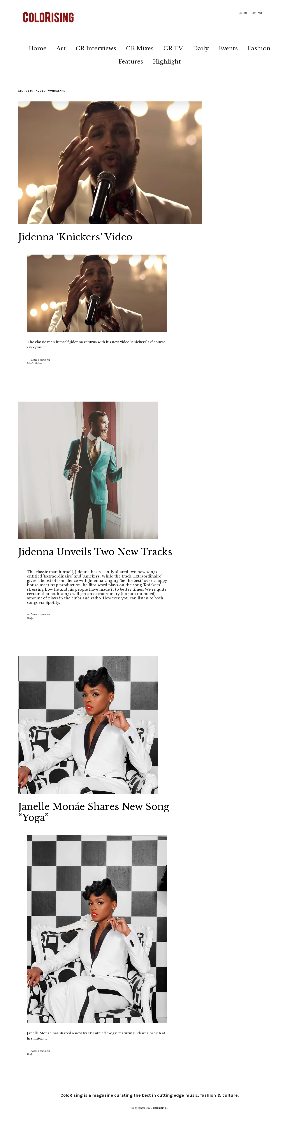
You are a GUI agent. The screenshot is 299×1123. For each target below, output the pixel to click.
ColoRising (159, 1107)
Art (61, 48)
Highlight (167, 61)
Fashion (259, 48)
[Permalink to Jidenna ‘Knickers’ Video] (110, 223)
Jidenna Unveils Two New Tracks (95, 552)
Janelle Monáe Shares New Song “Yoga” (93, 812)
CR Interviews (96, 48)
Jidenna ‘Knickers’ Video (75, 237)
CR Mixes (139, 48)
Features (130, 61)
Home (37, 48)
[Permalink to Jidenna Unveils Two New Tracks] (88, 537)
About (243, 13)
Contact (257, 13)
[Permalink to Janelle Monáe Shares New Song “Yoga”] (88, 792)
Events (228, 48)
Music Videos (34, 363)
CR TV (173, 48)
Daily (201, 48)
